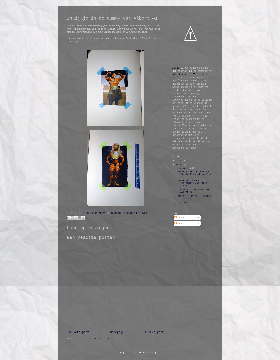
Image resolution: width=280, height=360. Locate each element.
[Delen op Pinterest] (83, 218)
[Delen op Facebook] (79, 218)
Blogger (154, 353)
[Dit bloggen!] (72, 218)
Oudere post (154, 332)
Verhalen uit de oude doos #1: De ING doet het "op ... (194, 174)
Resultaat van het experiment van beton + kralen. (194, 183)
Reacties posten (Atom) (100, 338)
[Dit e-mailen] (68, 218)
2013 (179, 160)
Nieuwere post (78, 332)
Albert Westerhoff (183, 74)
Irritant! (184, 202)
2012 (179, 164)
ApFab (175, 68)
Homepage (117, 332)
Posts (181, 218)
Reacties (183, 223)
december (184, 168)
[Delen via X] (76, 218)
